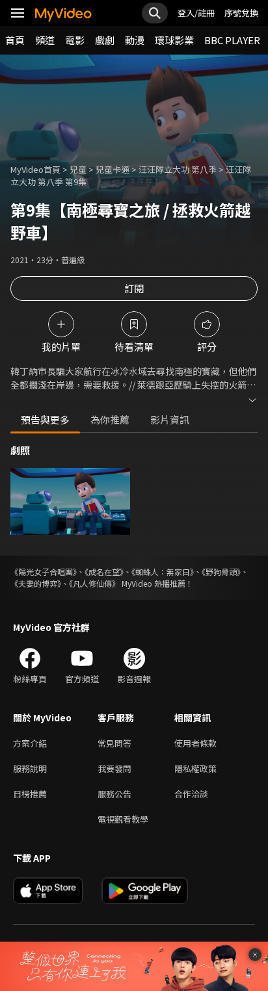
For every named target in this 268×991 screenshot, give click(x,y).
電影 (75, 40)
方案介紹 (30, 743)
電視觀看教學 (123, 819)
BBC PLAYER (232, 40)
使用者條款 (195, 743)
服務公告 (114, 794)
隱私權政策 (195, 768)
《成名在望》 (104, 571)
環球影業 (174, 40)
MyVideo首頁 (35, 169)
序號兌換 (241, 12)
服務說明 (30, 768)
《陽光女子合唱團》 (43, 571)
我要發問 (114, 768)
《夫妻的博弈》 (35, 583)
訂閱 (134, 288)
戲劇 (104, 40)
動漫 (134, 40)
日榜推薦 (30, 794)
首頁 (15, 40)
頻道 (45, 40)
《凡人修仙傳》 (94, 583)
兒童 (78, 169)
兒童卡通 (112, 169)
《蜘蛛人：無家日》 (162, 571)
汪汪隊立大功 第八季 (178, 169)
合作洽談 (191, 794)
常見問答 (114, 743)
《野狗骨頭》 (221, 571)
